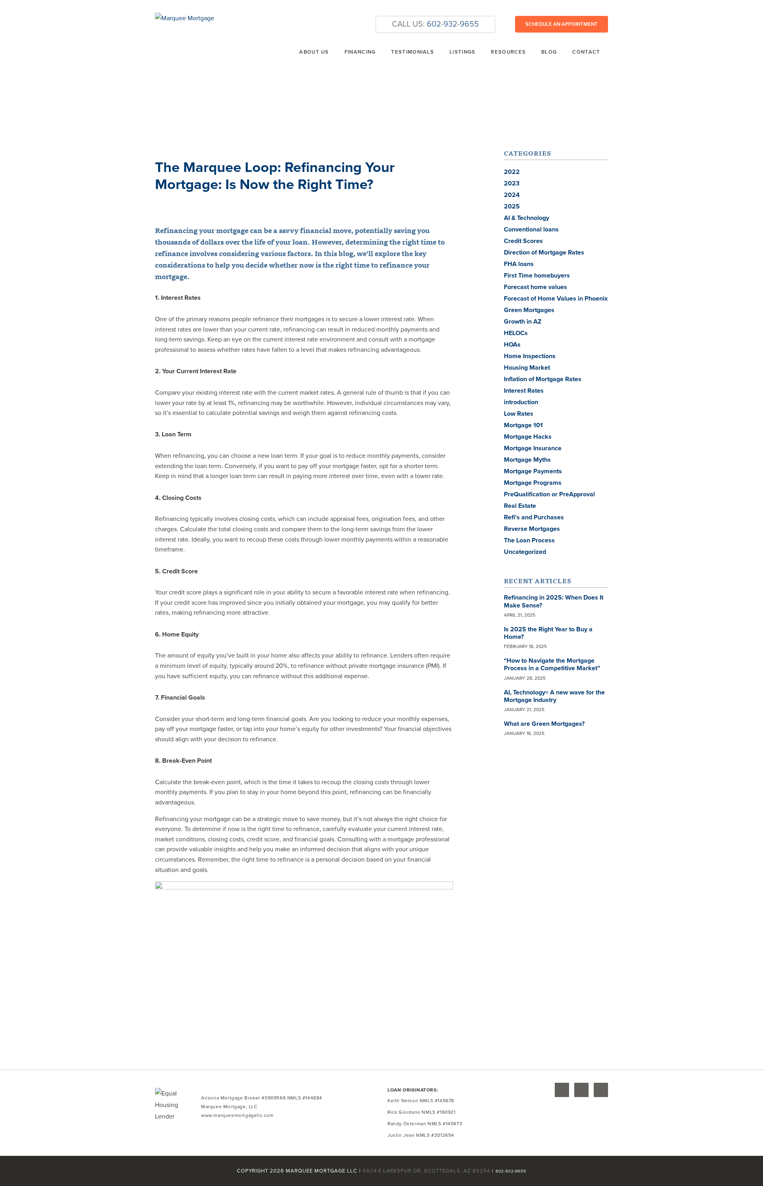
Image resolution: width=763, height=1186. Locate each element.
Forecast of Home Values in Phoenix (556, 299)
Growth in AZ (522, 322)
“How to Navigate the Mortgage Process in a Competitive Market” (552, 664)
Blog (549, 52)
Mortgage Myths (527, 460)
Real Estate (520, 506)
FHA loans (519, 264)
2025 (512, 206)
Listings (462, 52)
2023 (511, 183)
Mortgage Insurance (533, 448)
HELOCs (516, 333)
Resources (508, 52)
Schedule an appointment (561, 24)
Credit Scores (523, 241)
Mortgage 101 (523, 425)
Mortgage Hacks (528, 437)
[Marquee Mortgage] (184, 18)
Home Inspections (530, 356)
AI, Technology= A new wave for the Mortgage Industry (554, 696)
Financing (360, 52)
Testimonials (412, 52)
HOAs (512, 345)
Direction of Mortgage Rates (544, 252)
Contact (586, 52)
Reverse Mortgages (532, 529)
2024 (512, 195)
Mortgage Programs (533, 483)
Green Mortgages (529, 310)
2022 (512, 172)
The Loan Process (529, 540)
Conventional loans (531, 229)
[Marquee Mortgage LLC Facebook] (581, 1090)
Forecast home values (535, 287)
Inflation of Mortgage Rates (542, 379)
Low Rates (518, 414)
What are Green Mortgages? (544, 724)
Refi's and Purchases (534, 517)
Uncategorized (525, 552)
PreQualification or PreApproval (549, 494)
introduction (521, 402)
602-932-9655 (453, 24)
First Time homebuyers (537, 276)
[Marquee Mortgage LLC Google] (562, 1090)
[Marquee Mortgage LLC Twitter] (601, 1090)
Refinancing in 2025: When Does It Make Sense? (553, 601)
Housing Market (527, 368)
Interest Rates (524, 391)
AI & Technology (526, 218)
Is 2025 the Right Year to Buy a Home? (548, 633)
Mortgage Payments (533, 471)
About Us (314, 52)
